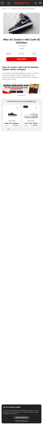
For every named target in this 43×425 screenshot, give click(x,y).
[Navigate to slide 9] (27, 129)
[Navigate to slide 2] (11, 129)
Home (4, 8)
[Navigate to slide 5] (18, 129)
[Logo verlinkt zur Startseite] (21, 3)
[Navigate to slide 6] (20, 129)
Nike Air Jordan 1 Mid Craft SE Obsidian (23, 8)
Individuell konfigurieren (21, 421)
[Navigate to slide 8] (25, 129)
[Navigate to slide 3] (13, 129)
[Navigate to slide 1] (8, 129)
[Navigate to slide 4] (15, 129)
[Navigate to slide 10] (30, 129)
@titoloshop (11, 79)
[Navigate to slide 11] (32, 129)
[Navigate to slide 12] (35, 129)
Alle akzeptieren (21, 417)
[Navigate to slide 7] (23, 129)
